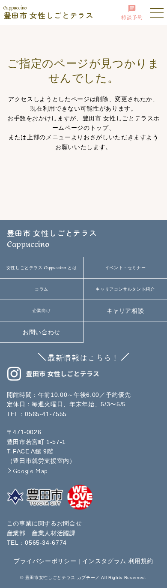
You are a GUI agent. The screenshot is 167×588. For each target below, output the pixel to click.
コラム (41, 289)
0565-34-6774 (46, 542)
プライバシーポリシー (45, 561)
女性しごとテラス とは (41, 268)
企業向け (42, 310)
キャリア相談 (125, 310)
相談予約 (132, 17)
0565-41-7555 (46, 414)
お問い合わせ (41, 332)
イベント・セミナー (125, 267)
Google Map (30, 470)
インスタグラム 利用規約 (117, 561)
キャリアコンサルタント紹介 (125, 289)
